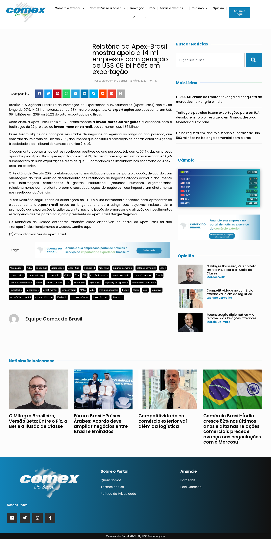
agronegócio (57, 268)
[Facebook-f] (50, 518)
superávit (156, 290)
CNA (77, 275)
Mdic (92, 290)
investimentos (50, 290)
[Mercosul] (117, 297)
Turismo (198, 8)
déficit (39, 282)
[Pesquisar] (254, 60)
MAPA (83, 290)
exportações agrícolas (116, 282)
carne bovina (17, 275)
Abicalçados (16, 268)
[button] (39, 94)
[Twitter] (25, 518)
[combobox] (210, 60)
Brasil (163, 268)
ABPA (29, 268)
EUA (68, 282)
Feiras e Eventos (171, 8)
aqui (87, 226)
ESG (152, 8)
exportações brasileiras (144, 282)
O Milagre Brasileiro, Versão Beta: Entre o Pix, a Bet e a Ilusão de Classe (232, 269)
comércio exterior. (143, 275)
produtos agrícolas (108, 290)
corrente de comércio (21, 282)
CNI (84, 275)
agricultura (41, 268)
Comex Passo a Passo (105, 8)
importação (16, 290)
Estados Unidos (54, 282)
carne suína (54, 275)
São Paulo (62, 297)
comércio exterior (99, 275)
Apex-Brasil (74, 268)
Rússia (125, 290)
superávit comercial (20, 297)
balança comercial (123, 268)
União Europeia (101, 297)
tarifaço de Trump (80, 297)
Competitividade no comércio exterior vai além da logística (230, 292)
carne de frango (36, 275)
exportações (95, 282)
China (67, 275)
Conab (159, 275)
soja (145, 290)
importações (32, 290)
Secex (136, 290)
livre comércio (69, 290)
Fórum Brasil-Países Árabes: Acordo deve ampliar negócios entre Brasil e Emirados (101, 424)
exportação (79, 282)
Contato (139, 17)
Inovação (137, 8)
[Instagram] (37, 518)
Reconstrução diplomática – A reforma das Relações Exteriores (232, 316)
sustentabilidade (44, 297)
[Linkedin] (12, 518)
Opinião (218, 8)
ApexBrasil (89, 268)
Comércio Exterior (68, 8)
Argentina (104, 268)
